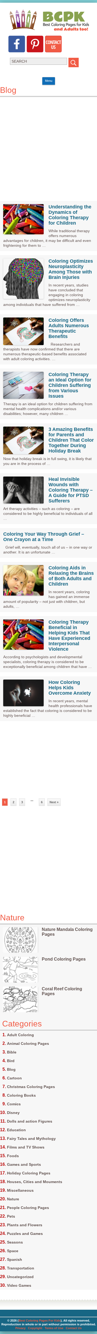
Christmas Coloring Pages (31, 1087)
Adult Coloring (20, 1035)
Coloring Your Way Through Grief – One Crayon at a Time (43, 536)
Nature (13, 1199)
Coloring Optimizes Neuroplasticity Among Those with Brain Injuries (70, 269)
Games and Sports (24, 1164)
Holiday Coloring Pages (28, 1173)
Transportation (20, 1268)
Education (16, 1130)
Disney (13, 1112)
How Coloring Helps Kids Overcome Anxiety (69, 688)
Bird (11, 1061)
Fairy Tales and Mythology (31, 1138)
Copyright (35, 1328)
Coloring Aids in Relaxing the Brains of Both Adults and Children (71, 576)
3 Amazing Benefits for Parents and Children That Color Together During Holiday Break (71, 440)
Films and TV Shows (25, 1147)
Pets (11, 1216)
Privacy (20, 1328)
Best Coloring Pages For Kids (40, 1320)
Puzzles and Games (25, 1233)
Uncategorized (20, 1277)
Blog (11, 1069)
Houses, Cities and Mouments (34, 1182)
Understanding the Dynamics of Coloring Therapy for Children (69, 215)
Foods (13, 1156)
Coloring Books (21, 1095)
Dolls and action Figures (29, 1121)
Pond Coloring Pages (64, 959)
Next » (54, 802)
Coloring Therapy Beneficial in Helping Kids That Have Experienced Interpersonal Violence (69, 635)
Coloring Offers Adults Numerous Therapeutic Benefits (68, 328)
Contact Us (74, 1328)
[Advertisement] (48, 145)
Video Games (19, 1285)
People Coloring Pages (28, 1207)
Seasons (15, 1242)
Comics (14, 1104)
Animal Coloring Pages (28, 1043)
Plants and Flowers (24, 1225)
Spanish (14, 1259)
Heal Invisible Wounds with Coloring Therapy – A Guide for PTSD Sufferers (70, 490)
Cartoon (14, 1078)
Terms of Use (54, 1328)
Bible (11, 1052)
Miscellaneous (20, 1190)
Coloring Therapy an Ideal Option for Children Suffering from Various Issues (69, 385)
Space (12, 1251)
